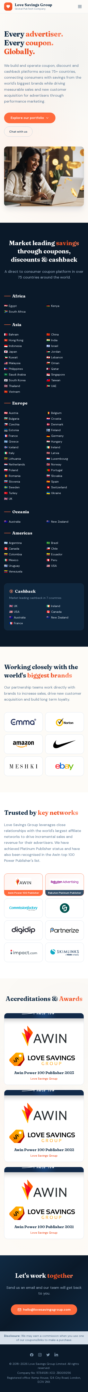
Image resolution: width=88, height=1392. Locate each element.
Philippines (16, 369)
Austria (13, 413)
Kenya (55, 306)
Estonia (14, 430)
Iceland (13, 447)
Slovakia (56, 476)
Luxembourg (59, 459)
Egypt (13, 306)
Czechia (14, 424)
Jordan (56, 351)
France (13, 436)
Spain (55, 481)
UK (10, 499)
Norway (56, 464)
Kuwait (13, 357)
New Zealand (59, 521)
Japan (13, 351)
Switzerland (59, 487)
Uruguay (14, 566)
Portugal (56, 470)
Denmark (57, 424)
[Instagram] (40, 1355)
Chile (54, 548)
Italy (12, 453)
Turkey (13, 493)
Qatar (55, 369)
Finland (56, 430)
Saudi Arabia (17, 374)
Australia (14, 521)
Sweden (14, 487)
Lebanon (57, 357)
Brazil (54, 543)
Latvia (55, 453)
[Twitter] (48, 1355)
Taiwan (55, 380)
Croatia (56, 418)
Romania (14, 476)
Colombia (15, 554)
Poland (13, 470)
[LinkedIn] (56, 1355)
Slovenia (14, 481)
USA (54, 566)
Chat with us (18, 131)
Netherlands (17, 464)
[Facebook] (32, 1355)
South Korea (17, 380)
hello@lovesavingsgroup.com (47, 1309)
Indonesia (15, 346)
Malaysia (14, 363)
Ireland (55, 447)
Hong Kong (16, 340)
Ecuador (56, 554)
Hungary (56, 441)
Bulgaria (14, 418)
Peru (54, 560)
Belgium (56, 413)
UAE (53, 386)
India (54, 340)
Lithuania (15, 459)
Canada (14, 548)
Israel (54, 346)
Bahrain (14, 334)
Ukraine (56, 493)
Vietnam (14, 392)
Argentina (15, 543)
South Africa (17, 311)
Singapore (58, 374)
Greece (14, 441)
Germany (57, 436)
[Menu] (80, 6)
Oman (55, 363)
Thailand (14, 386)
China (55, 334)
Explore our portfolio (27, 118)
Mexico (13, 560)
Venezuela (15, 571)
